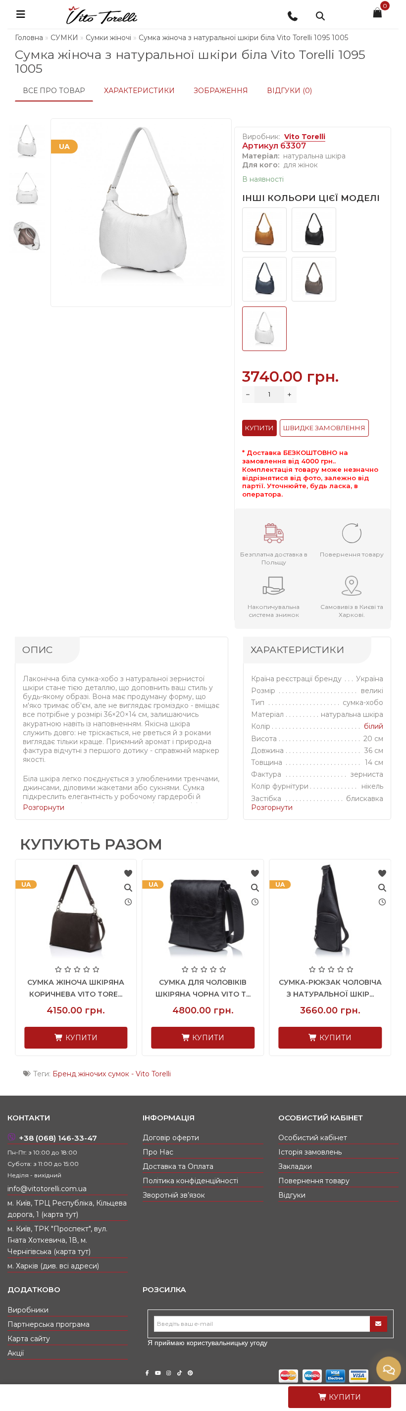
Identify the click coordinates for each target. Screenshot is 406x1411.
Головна (29, 37)
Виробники (28, 1310)
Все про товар (54, 90)
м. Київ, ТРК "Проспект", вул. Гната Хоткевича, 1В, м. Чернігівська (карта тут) (57, 1240)
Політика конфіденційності (190, 1180)
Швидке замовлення (324, 428)
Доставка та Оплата (178, 1166)
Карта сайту (28, 1338)
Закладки (295, 1166)
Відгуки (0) (289, 90)
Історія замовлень (310, 1152)
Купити (344, 1397)
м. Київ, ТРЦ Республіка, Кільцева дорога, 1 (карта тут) (67, 1209)
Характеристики (139, 90)
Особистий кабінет (312, 1137)
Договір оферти (171, 1137)
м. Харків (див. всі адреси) (53, 1265)
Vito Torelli (304, 136)
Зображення (221, 90)
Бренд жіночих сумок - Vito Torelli (111, 1073)
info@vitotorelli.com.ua (47, 1188)
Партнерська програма (48, 1324)
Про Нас (158, 1152)
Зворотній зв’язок (174, 1195)
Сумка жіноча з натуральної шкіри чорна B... (129, 994)
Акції (15, 1353)
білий (373, 726)
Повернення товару (314, 1180)
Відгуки (291, 1195)
